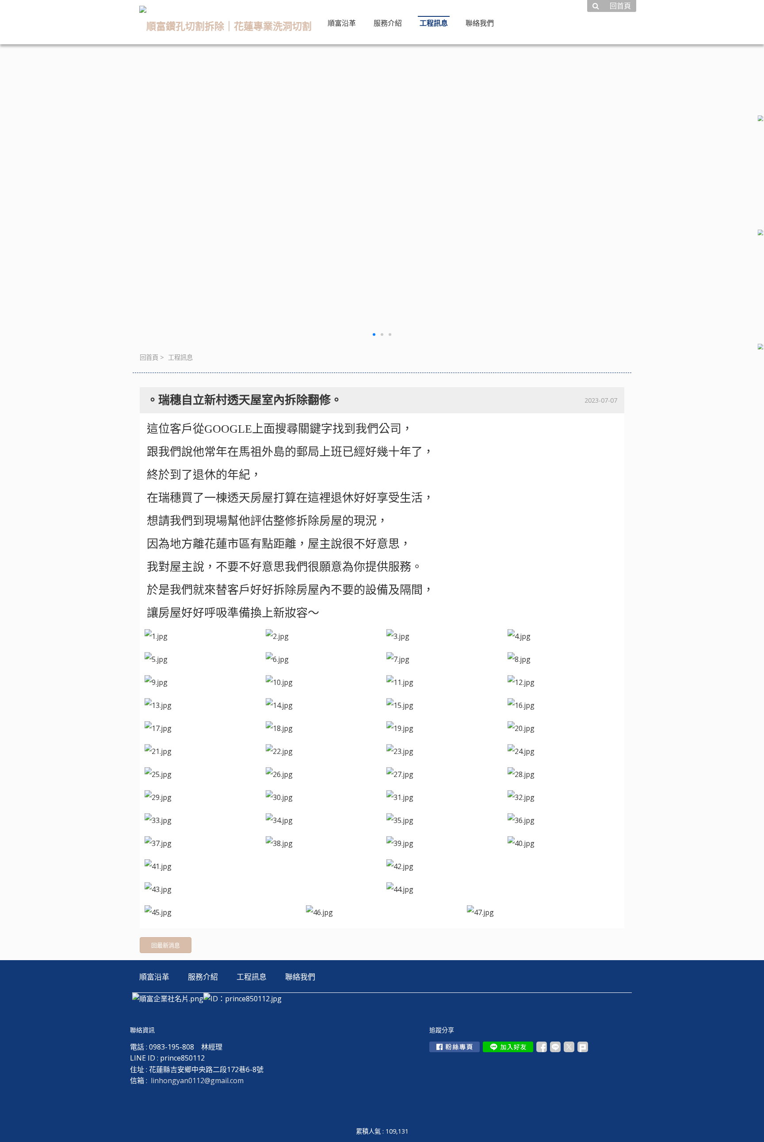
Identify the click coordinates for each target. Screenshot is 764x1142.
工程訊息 (180, 357)
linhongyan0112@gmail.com (197, 1080)
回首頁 (149, 357)
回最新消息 (165, 945)
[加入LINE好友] (508, 1047)
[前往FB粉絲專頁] (454, 1047)
